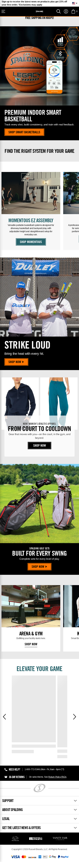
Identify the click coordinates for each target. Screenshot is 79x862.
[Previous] (4, 717)
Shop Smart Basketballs (24, 132)
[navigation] (66, 11)
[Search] (58, 11)
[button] (74, 11)
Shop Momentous (31, 242)
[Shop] (3, 11)
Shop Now (14, 362)
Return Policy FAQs (57, 777)
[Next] (75, 717)
